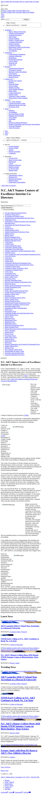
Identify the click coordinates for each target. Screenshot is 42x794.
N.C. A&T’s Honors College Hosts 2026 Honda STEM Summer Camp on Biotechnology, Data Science (19, 657)
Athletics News (9, 233)
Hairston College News (12, 294)
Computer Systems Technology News (16, 268)
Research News (13, 77)
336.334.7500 (35, 777)
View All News (5, 767)
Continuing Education (15, 42)
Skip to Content (24, 1)
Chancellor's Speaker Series (13, 247)
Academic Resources (15, 35)
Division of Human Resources (18, 122)
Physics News (9, 334)
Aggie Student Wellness (16, 89)
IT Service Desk (14, 168)
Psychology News (10, 336)
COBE (26, 415)
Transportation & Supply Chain (14, 351)
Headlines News (10, 296)
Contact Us (8, 787)
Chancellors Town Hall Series (14, 249)
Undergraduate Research (16, 68)
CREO (25, 376)
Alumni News (9, 228)
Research (7, 66)
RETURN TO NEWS (8, 185)
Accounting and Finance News (14, 216)
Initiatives (12, 110)
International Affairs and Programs (19, 47)
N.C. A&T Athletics (15, 101)
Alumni (11, 150)
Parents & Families (14, 151)
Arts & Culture (13, 86)
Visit (2, 14)
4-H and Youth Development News (15, 213)
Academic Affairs (15, 632)
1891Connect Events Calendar (18, 98)
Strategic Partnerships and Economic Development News (22, 344)
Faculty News (9, 289)
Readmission (13, 58)
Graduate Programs (15, 45)
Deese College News (11, 277)
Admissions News (10, 220)
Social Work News (10, 341)
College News (9, 261)
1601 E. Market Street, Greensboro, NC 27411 (15, 777)
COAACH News (10, 256)
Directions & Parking (15, 179)
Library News (9, 317)
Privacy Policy (9, 785)
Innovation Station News (12, 306)
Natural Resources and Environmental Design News (21, 329)
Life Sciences (13, 73)
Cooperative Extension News (14, 270)
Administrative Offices (16, 175)
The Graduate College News (13, 349)
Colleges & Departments (16, 33)
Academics (8, 30)
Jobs (10, 121)
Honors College (15, 663)
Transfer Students (14, 38)
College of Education (16, 644)
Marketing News (10, 322)
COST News (9, 272)
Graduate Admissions (15, 56)
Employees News (10, 284)
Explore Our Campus (15, 81)
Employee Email (14, 167)
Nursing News (9, 332)
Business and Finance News (13, 239)
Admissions (8, 52)
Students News (9, 348)
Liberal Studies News (11, 315)
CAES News (9, 242)
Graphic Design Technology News (15, 292)
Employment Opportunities (17, 182)
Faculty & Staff (13, 148)
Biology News (9, 235)
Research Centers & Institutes (18, 72)
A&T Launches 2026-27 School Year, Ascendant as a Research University (20, 627)
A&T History (13, 117)
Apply (3, 16)
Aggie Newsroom (14, 128)
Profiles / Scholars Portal (16, 40)
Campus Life (9, 79)
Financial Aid (13, 63)
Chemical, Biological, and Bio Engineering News (20, 251)
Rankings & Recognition (16, 116)
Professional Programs (15, 59)
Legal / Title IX (9, 782)
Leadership (12, 119)
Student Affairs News (11, 346)
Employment (9, 784)
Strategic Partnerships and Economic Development (24, 124)
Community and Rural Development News (18, 263)
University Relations (15, 126)
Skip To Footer (34, 1)
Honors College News (11, 299)
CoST (3, 436)
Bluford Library (13, 180)
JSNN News (9, 310)
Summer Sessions (14, 44)
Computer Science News (12, 266)
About (7, 109)
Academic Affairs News (12, 214)
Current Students (14, 146)
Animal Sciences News (12, 230)
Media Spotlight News (12, 327)
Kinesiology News (10, 311)
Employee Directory (15, 165)
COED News (9, 259)
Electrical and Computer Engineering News (18, 282)
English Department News (13, 287)
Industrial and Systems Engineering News (17, 303)
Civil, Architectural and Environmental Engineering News (22, 254)
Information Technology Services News (17, 304)
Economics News (10, 278)
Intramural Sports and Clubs (17, 105)
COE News (8, 258)
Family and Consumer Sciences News (16, 291)
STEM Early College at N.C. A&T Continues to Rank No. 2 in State (18, 699)
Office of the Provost (15, 49)
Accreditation (13, 51)
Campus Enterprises (15, 93)
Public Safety (13, 91)
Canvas (11, 163)
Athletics (7, 100)
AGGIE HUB (13, 158)
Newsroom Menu (8, 209)
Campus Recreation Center (17, 103)
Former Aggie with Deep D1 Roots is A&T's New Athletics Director (19, 751)
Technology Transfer (15, 70)
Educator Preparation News (13, 280)
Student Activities (14, 87)
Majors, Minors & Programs (17, 31)
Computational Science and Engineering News (19, 265)
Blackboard (12, 162)
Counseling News (10, 273)
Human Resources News (12, 301)
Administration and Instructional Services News (19, 218)
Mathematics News (11, 323)
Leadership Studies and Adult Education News (19, 313)
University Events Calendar (17, 96)
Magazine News (10, 318)
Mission (7, 780)
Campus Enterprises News (13, 246)
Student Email (13, 170)
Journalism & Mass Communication (16, 308)
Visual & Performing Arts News (14, 355)
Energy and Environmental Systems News (18, 285)
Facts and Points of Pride (16, 114)
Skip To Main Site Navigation (10, 1)
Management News (11, 320)
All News (8, 227)
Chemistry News (10, 252)
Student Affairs (13, 94)
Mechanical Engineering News (14, 325)
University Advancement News (14, 353)
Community (12, 153)
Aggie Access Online (15, 160)
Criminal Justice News (12, 275)
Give (2, 17)
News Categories (10, 330)
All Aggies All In (14, 107)
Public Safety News (11, 337)
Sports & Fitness (14, 84)
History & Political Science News (15, 297)
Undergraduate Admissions (17, 54)
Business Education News (13, 240)
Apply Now (12, 65)
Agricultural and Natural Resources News (17, 225)
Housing (11, 82)
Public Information (14, 75)
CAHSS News (9, 244)
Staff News (8, 342)
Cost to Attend (13, 61)
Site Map (7, 789)
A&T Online (13, 37)
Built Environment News (12, 237)
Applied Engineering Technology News (17, 232)
